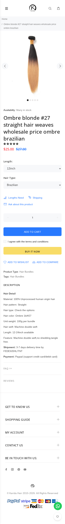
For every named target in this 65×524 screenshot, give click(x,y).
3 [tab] (32, 100)
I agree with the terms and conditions (28, 241)
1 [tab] (28, 100)
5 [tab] (37, 100)
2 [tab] (30, 100)
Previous (5, 66)
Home (4, 19)
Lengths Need (16, 197)
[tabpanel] (32, 64)
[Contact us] (58, 506)
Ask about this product (20, 204)
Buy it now (32, 251)
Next (60, 66)
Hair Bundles (26, 271)
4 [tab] (35, 100)
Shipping (37, 197)
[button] (11, 143)
